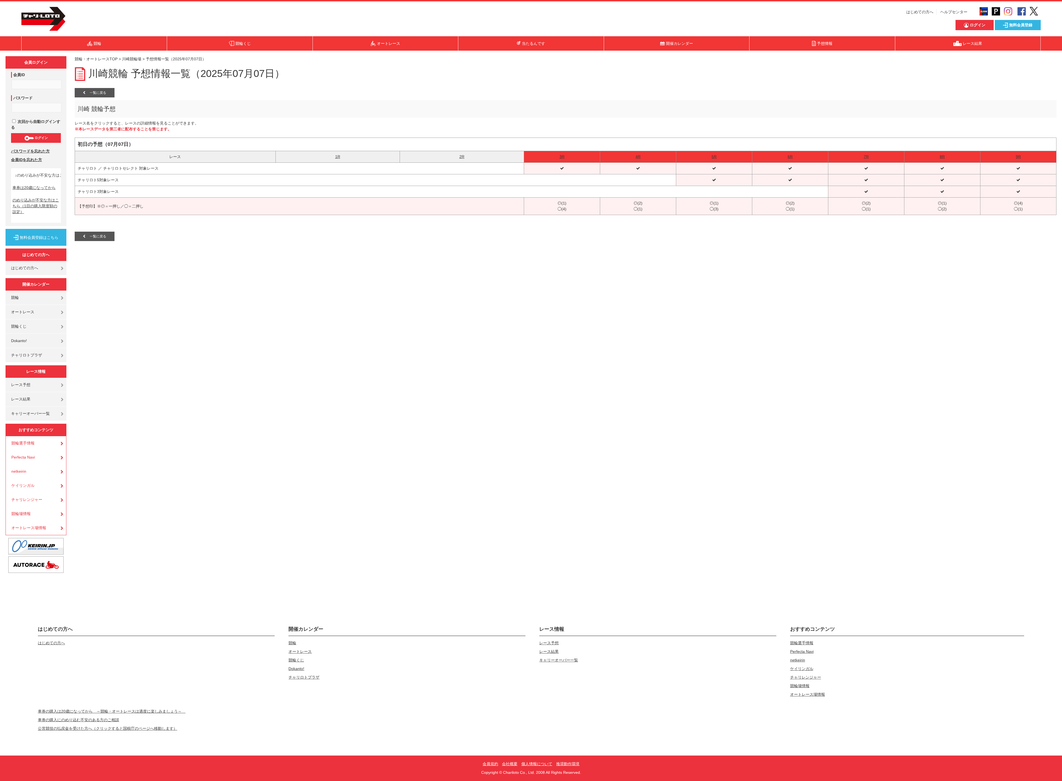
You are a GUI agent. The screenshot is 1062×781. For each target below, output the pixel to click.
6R (790, 156)
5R (714, 156)
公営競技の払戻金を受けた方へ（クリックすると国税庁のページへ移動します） (107, 728)
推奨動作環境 (567, 764)
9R (1018, 156)
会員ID (19, 75)
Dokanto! (19, 340)
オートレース (22, 312)
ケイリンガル (23, 485)
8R (942, 156)
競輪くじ (19, 326)
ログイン (41, 138)
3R (561, 156)
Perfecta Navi (23, 457)
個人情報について (536, 764)
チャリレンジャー (26, 499)
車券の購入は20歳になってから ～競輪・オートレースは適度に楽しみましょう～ (112, 711)
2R (461, 156)
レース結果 (20, 399)
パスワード (23, 98)
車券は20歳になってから (34, 187)
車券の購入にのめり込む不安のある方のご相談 (78, 720)
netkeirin (18, 471)
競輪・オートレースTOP (96, 59)
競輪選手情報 (23, 443)
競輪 (15, 297)
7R (866, 156)
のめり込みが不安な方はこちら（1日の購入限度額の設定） (35, 206)
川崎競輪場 (131, 59)
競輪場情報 (21, 513)
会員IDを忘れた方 (26, 159)
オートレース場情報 (28, 528)
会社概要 (509, 764)
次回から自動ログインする (35, 124)
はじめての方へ (919, 12)
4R (638, 156)
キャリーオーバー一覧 (30, 413)
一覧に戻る (95, 93)
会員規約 (490, 764)
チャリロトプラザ (26, 355)
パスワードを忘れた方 (30, 151)
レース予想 (20, 384)
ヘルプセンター (953, 12)
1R (337, 156)
